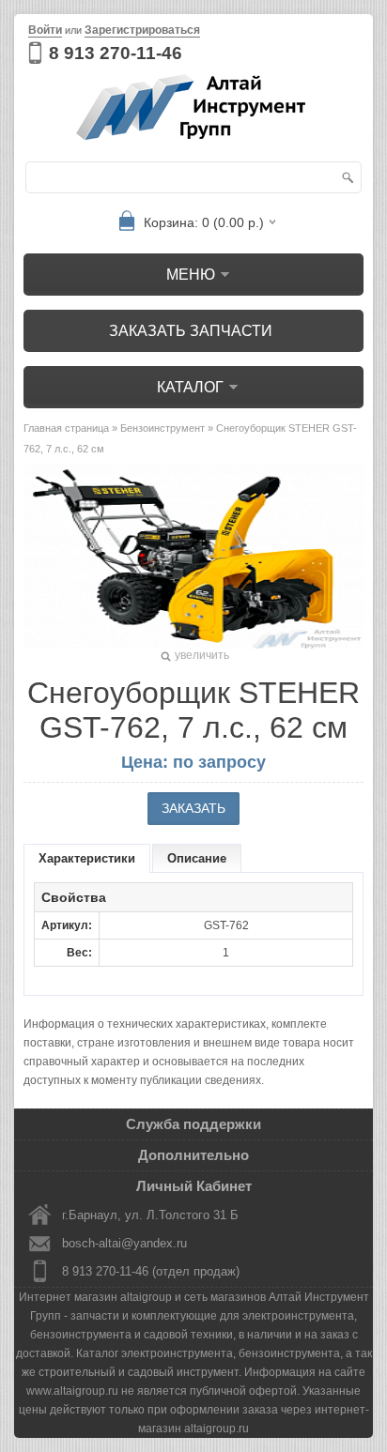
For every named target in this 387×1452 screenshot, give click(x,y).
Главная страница (66, 428)
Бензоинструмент (162, 428)
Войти (45, 30)
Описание (196, 858)
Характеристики (87, 858)
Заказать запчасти (190, 331)
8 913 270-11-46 (115, 53)
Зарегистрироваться (142, 30)
